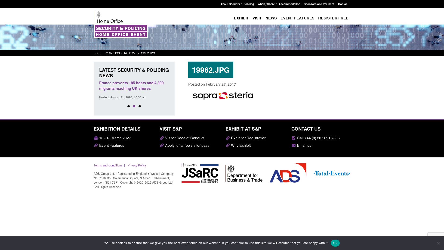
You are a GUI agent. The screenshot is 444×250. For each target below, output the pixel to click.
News (271, 18)
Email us (303, 145)
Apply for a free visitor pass (186, 145)
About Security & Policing (237, 4)
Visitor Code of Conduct (184, 138)
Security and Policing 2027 (115, 53)
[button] (128, 106)
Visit (257, 18)
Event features (297, 18)
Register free (333, 18)
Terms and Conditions (108, 165)
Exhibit (241, 18)
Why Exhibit (240, 145)
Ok (335, 243)
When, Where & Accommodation (279, 4)
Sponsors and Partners (319, 4)
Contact (343, 4)
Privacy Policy (137, 165)
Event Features (111, 145)
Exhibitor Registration (248, 138)
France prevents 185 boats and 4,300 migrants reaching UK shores (131, 85)
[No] (438, 243)
